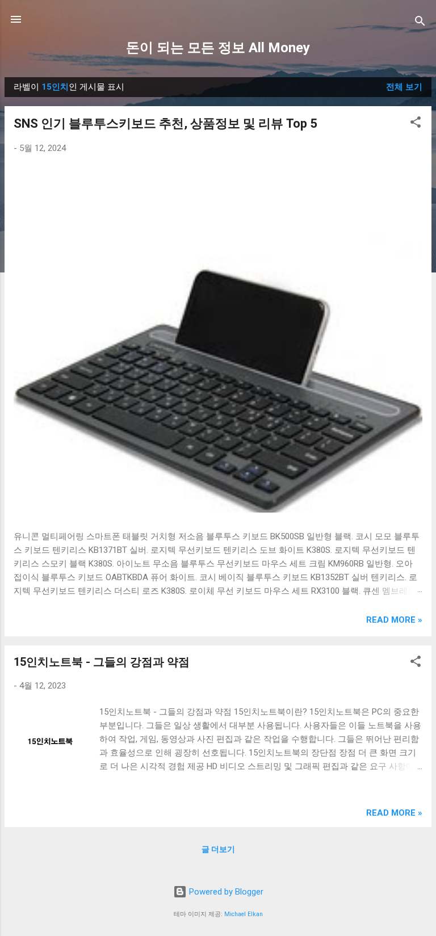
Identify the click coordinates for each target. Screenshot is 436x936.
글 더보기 (218, 849)
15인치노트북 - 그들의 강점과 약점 (102, 662)
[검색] (420, 23)
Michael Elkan (243, 914)
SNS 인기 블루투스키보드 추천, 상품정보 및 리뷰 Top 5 (165, 123)
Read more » (394, 620)
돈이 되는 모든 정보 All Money (218, 48)
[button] (415, 124)
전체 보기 (404, 87)
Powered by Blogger (225, 892)
